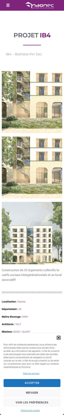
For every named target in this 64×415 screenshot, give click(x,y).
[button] (58, 338)
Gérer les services (31, 373)
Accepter (32, 383)
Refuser (32, 392)
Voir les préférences (32, 402)
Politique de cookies (30, 410)
